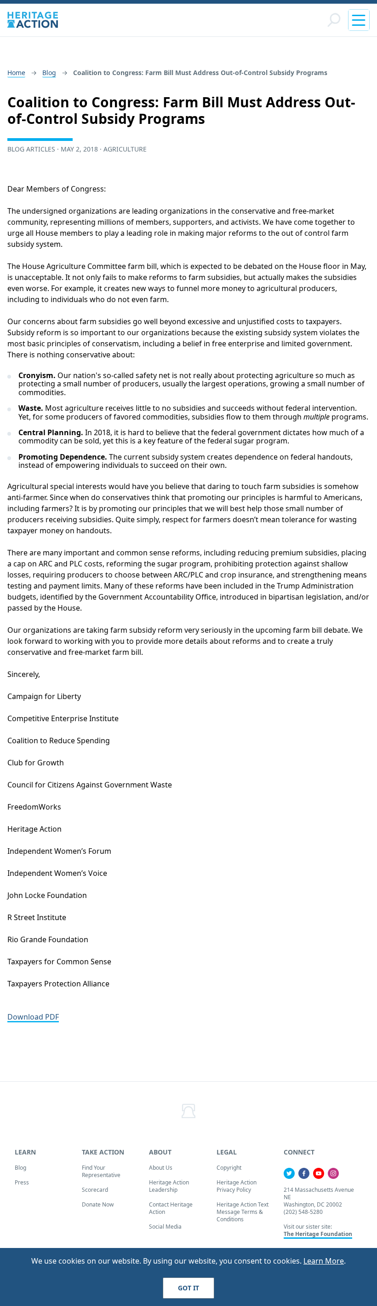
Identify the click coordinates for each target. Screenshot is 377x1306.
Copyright (229, 1168)
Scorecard (95, 1190)
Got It (188, 1287)
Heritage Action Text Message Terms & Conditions (242, 1212)
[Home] (32, 20)
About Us (160, 1168)
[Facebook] (303, 1173)
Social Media (165, 1226)
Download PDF (33, 1017)
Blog (49, 72)
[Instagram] (333, 1173)
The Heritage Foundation (318, 1234)
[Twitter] (289, 1173)
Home (16, 72)
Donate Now (98, 1204)
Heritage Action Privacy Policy (237, 1186)
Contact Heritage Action (171, 1208)
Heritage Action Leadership (169, 1186)
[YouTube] (318, 1173)
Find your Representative (101, 1171)
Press (22, 1182)
